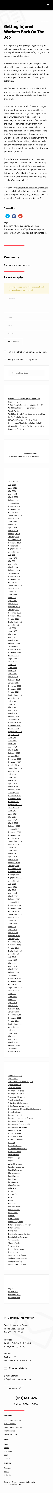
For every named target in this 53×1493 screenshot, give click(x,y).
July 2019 (12, 738)
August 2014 (13, 917)
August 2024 (13, 552)
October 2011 (13, 1021)
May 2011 (12, 1036)
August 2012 (13, 990)
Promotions (13, 1212)
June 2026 (12, 488)
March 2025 (13, 530)
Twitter (6, 1472)
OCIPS (10, 1197)
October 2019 (13, 728)
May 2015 (12, 890)
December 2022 (14, 613)
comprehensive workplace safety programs (26, 52)
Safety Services (14, 1228)
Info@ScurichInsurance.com (17, 1379)
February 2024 (14, 570)
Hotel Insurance (14, 1152)
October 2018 (13, 765)
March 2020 (13, 713)
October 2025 (13, 512)
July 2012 (12, 993)
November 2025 (14, 509)
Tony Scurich (13, 1246)
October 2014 (13, 911)
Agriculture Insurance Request (20, 1082)
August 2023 (13, 588)
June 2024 (12, 558)
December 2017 (14, 795)
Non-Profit (12, 1194)
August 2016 (13, 844)
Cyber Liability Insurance (18, 1103)
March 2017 (13, 823)
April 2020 (12, 710)
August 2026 (13, 482)
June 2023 (12, 594)
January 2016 (13, 866)
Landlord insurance (16, 1167)
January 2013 (13, 975)
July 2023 (12, 591)
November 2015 (14, 872)
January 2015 (13, 902)
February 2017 (14, 826)
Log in (10, 1288)
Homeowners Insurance (17, 1149)
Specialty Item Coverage (18, 1237)
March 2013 (13, 969)
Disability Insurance (16, 1112)
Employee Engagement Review (20, 1118)
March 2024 (13, 567)
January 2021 (13, 683)
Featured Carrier (14, 1130)
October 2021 (13, 655)
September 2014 (15, 914)
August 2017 (13, 808)
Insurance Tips (21, 229)
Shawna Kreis (28, 21)
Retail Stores (13, 1219)
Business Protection (16, 1094)
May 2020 (12, 707)
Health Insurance (15, 1136)
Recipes (11, 1215)
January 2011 (13, 1048)
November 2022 (14, 616)
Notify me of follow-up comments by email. (27, 352)
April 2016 (12, 856)
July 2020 (12, 701)
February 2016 (14, 862)
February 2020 (14, 716)
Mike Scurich (13, 1188)
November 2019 (14, 725)
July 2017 (12, 811)
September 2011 (15, 1024)
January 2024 (13, 573)
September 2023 (15, 585)
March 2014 (13, 933)
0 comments (43, 21)
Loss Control (13, 1182)
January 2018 (13, 792)
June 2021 (12, 668)
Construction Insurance (17, 1100)
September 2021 (15, 658)
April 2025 (12, 527)
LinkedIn (7, 1475)
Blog (6, 1455)
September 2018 (15, 768)
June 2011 (12, 1033)
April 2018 (12, 783)
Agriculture (13, 1078)
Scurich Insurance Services (27, 198)
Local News (12, 1179)
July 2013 (12, 957)
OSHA (10, 1200)
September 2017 (15, 805)
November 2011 (14, 1018)
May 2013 (12, 963)
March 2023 (13, 604)
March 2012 (13, 1006)
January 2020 (13, 719)
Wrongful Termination (17, 1264)
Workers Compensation (36, 233)
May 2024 (12, 561)
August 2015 (13, 881)
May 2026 (12, 491)
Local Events (13, 1176)
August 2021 (13, 661)
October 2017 (13, 802)
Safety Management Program (20, 1225)
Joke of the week (15, 1164)
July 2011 (12, 1030)
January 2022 (13, 646)
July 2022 (12, 628)
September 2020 (15, 695)
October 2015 (13, 875)
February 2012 (14, 1009)
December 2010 (14, 1051)
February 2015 (14, 899)
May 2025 (12, 524)
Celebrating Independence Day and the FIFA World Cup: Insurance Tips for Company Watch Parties (25, 408)
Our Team (12, 1203)
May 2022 (12, 634)
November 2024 (14, 543)
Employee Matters (15, 1121)
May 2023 (12, 597)
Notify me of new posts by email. (22, 359)
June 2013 (12, 960)
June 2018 (12, 777)
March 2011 (13, 1042)
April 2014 (12, 929)
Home (6, 1444)
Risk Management (37, 229)
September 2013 (15, 951)
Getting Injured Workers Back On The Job (24, 32)
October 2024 (13, 546)
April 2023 (12, 600)
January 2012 (13, 1012)
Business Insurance (16, 1091)
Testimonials (13, 1240)
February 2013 (14, 972)
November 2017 (14, 799)
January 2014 (13, 939)
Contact (7, 1458)
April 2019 (12, 747)
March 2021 (13, 677)
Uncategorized (14, 1252)
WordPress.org (14, 1298)
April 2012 (12, 1003)
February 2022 (14, 643)
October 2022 (13, 619)
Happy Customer (14, 1133)
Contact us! (12, 1388)
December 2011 (14, 1015)
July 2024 (12, 555)
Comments (14, 1294)
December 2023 (14, 576)
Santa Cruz (12, 1231)
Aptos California (14, 1085)
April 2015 (12, 893)
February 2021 (14, 680)
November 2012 (14, 981)
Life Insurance (14, 1173)
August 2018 (13, 771)
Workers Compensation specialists (32, 187)
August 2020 (13, 698)
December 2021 (14, 649)
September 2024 (15, 549)
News (10, 1191)
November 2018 (14, 762)
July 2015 (12, 884)
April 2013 (12, 966)
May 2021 (12, 671)
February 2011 (14, 1045)
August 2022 (13, 625)
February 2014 (14, 936)
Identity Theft (13, 1155)
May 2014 (12, 926)
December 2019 (14, 722)
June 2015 (12, 887)
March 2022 (13, 640)
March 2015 (13, 896)
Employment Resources (17, 1127)
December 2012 (14, 978)
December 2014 (14, 905)
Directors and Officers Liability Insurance (24, 1109)
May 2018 (12, 780)
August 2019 (13, 735)
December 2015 (14, 869)
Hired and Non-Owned (17, 1139)
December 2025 (14, 506)
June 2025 (12, 521)
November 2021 (14, 652)
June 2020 (12, 704)
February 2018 (14, 789)
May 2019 (12, 744)
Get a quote (8, 1451)
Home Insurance (14, 1145)
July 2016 (12, 847)
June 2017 (12, 814)
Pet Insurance (14, 1209)
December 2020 (14, 686)
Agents (6, 1448)
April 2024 (12, 564)
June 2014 (12, 923)
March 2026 (13, 497)
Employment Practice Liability (20, 1124)
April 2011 (12, 1039)
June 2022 (12, 631)
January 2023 (13, 610)
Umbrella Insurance (16, 1249)
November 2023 (14, 579)
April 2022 (12, 637)
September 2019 (15, 732)
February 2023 (14, 607)
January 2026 (13, 503)
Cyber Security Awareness (18, 1106)
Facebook (7, 1468)
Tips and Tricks (14, 1243)
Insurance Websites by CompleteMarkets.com (19, 1483)
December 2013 (14, 942)
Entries (13, 1291)
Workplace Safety (15, 1261)
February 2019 (14, 753)
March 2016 (13, 859)
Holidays (11, 1142)
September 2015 (15, 878)
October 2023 (13, 582)
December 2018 (14, 759)
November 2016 (14, 835)
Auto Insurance (14, 1088)
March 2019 (13, 750)
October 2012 (13, 984)
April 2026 (12, 494)
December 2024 (14, 540)
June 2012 (12, 996)
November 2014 (14, 908)
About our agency (22, 226)
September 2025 (15, 515)
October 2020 (13, 692)
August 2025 (13, 518)
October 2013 (13, 948)
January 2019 (13, 756)
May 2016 (12, 853)
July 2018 (12, 774)
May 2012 (12, 999)
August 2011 (13, 1027)
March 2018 (13, 786)
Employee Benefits (15, 1115)
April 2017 (12, 820)
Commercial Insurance (17, 1097)
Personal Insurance (16, 1206)
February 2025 (14, 533)
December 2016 (14, 832)
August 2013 (13, 954)
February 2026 (14, 500)
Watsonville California (14, 233)
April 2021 (12, 674)
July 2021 (12, 665)
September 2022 (15, 622)
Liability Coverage (15, 1170)
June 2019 (12, 741)
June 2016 (12, 850)
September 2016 (15, 841)
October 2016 (13, 838)
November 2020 (14, 689)
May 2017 (12, 817)
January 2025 (13, 537)
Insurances (12, 1161)
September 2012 (15, 987)
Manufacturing (14, 1185)
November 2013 (14, 945)
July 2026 (12, 485)
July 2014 (12, 920)
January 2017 (13, 829)
